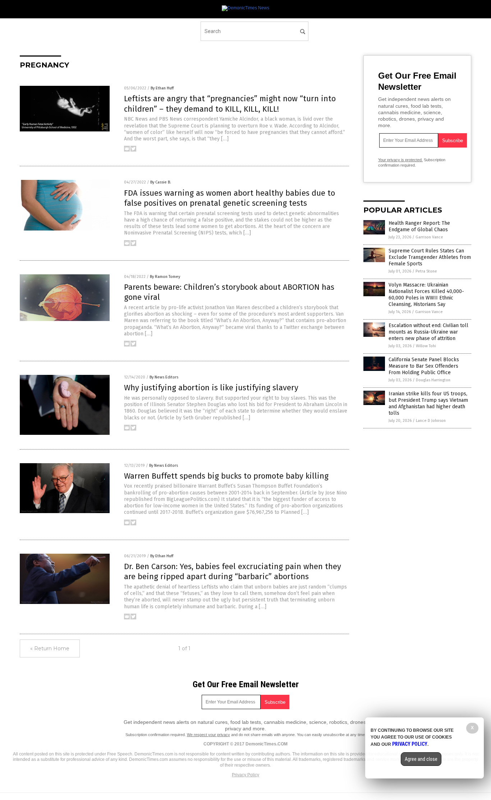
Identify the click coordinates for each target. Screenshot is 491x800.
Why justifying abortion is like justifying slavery (211, 387)
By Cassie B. (160, 182)
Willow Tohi (426, 346)
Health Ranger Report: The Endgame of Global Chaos (419, 226)
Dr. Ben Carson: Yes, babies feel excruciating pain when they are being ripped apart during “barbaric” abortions (232, 572)
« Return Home (49, 648)
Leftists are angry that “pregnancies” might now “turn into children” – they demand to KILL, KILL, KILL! (230, 104)
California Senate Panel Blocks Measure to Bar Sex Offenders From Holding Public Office (424, 366)
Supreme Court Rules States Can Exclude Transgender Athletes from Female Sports (430, 257)
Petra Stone (426, 271)
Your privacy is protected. (400, 160)
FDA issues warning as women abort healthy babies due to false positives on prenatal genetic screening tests (229, 198)
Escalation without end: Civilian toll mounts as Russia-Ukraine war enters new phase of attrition (428, 331)
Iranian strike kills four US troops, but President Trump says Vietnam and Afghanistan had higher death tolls (428, 404)
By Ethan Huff (162, 88)
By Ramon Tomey (165, 276)
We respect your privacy (208, 734)
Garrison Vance (429, 237)
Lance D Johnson (431, 420)
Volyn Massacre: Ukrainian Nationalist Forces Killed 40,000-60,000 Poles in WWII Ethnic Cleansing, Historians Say (426, 295)
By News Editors (164, 377)
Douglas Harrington (433, 380)
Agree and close (421, 759)
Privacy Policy (245, 774)
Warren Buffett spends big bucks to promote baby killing (226, 476)
